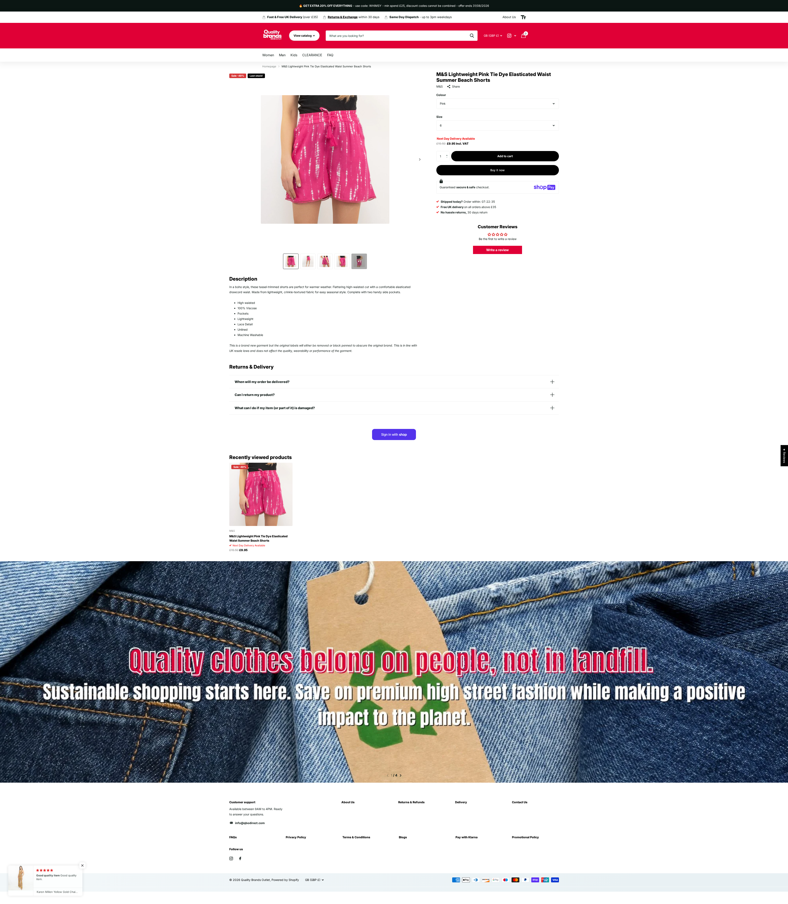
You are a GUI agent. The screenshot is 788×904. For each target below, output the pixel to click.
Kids (293, 55)
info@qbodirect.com (250, 823)
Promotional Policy (525, 837)
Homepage (269, 66)
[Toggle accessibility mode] (523, 17)
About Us (348, 802)
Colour (441, 95)
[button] (448, 152)
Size (439, 116)
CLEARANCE (312, 55)
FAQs (233, 837)
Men (282, 55)
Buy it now (497, 170)
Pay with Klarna (466, 837)
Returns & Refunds (411, 802)
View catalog (303, 35)
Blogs (403, 837)
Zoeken (472, 35)
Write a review (497, 250)
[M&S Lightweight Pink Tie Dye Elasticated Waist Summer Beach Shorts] (261, 494)
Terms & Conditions (356, 837)
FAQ (330, 55)
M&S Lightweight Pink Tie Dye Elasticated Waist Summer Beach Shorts (258, 538)
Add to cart (505, 156)
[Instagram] (231, 858)
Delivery (461, 802)
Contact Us (519, 802)
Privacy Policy (296, 837)
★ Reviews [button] (784, 455)
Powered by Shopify (285, 880)
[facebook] (240, 858)
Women (268, 55)
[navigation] (291, 261)
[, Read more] (511, 35)
